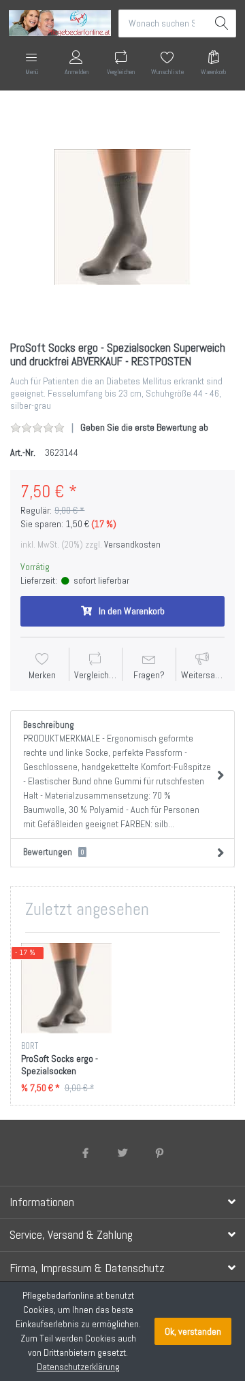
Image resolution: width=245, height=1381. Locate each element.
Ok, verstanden (193, 1331)
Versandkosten (132, 544)
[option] (122, 217)
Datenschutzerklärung (78, 1367)
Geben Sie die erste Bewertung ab (144, 427)
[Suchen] (222, 23)
